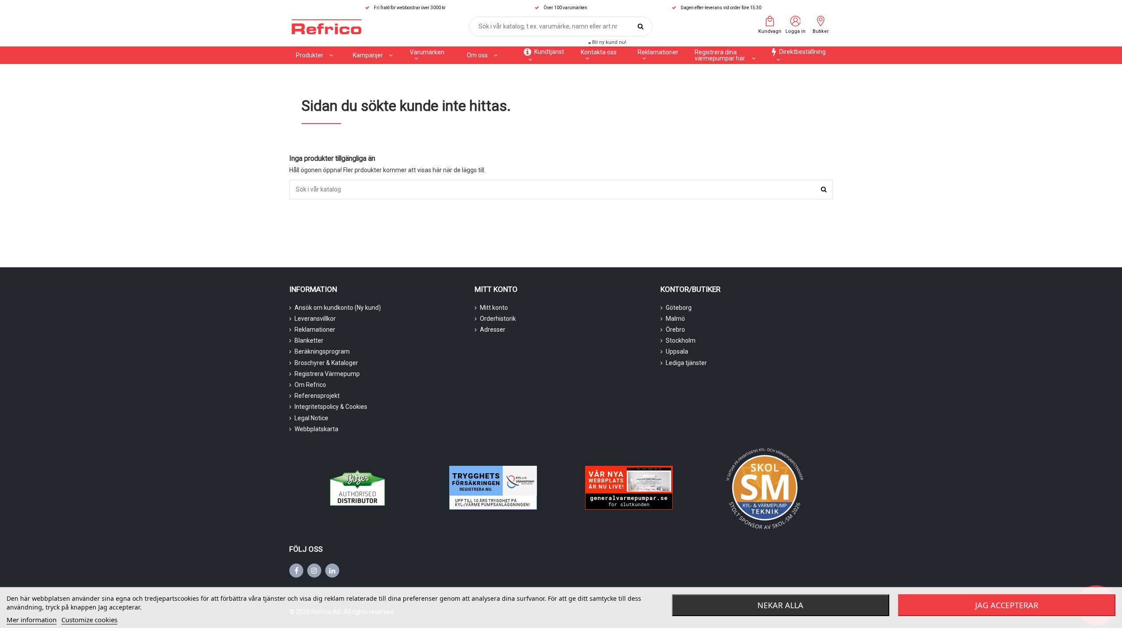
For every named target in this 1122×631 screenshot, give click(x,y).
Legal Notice (311, 418)
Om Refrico (310, 384)
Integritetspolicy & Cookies (331, 406)
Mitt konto (494, 307)
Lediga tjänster (686, 362)
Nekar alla (780, 605)
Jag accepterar (1006, 605)
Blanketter (309, 340)
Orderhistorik (498, 318)
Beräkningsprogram (322, 351)
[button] (372, 55)
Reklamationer (315, 329)
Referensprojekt (317, 395)
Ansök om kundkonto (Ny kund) (338, 307)
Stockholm (681, 340)
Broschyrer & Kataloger (326, 362)
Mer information (32, 619)
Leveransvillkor (315, 318)
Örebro (675, 329)
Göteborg (679, 307)
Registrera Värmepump (327, 373)
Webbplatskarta (316, 428)
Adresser (492, 329)
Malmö (675, 318)
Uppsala (677, 351)
